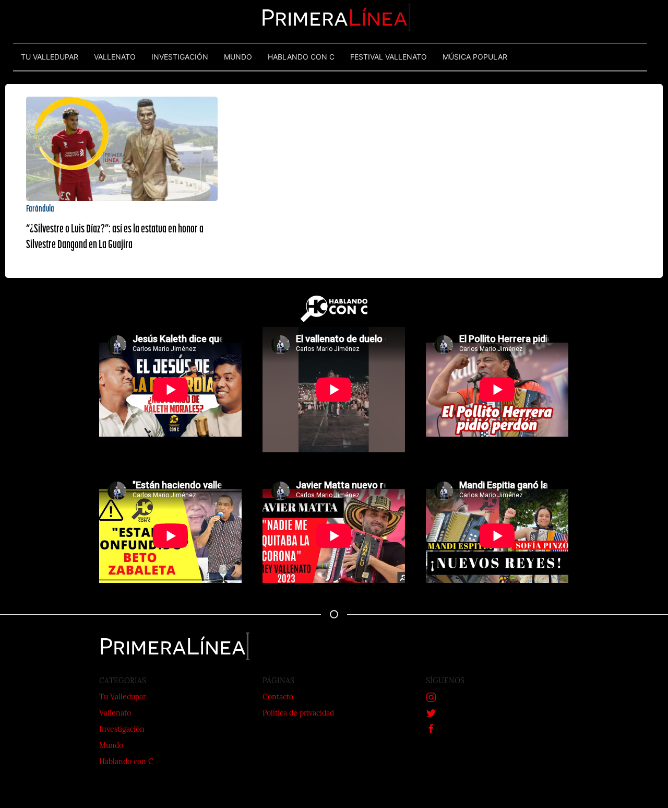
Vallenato (115, 714)
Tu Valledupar (122, 697)
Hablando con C (126, 762)
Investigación (122, 730)
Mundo (111, 746)
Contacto (278, 697)
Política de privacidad (298, 714)
